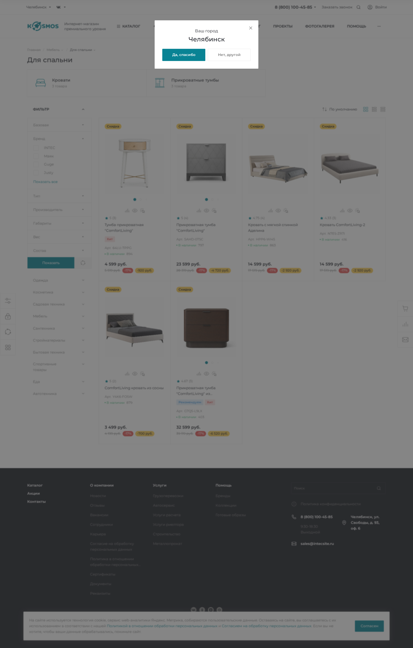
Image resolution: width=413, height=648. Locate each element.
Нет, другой (229, 54)
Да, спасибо (184, 54)
